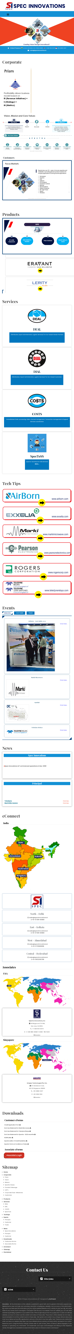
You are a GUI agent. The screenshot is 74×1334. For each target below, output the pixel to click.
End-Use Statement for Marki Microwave (17, 1128)
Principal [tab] (7, 613)
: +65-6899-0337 (37, 1091)
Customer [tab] (19, 613)
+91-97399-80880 (38, 920)
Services (7, 1202)
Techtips (7, 1215)
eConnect (7, 1247)
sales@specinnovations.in (38, 50)
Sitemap (7, 1249)
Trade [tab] (30, 613)
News (5, 1229)
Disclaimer (7, 1252)
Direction (37, 1035)
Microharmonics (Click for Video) (17, 789)
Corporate (7, 1175)
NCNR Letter (8, 1138)
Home (6, 1172)
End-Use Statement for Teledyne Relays (16, 1131)
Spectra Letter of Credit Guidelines (15, 1141)
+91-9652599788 (38, 959)
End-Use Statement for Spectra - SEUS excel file (19, 1134)
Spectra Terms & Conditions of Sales (15, 1144)
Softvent (53, 1299)
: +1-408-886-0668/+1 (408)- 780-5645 (37, 1032)
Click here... (64, 624)
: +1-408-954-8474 (37, 1029)
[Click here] (14, 1155)
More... (37, 464)
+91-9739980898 (38, 946)
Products (7, 1199)
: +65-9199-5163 (37, 1094)
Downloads (8, 1239)
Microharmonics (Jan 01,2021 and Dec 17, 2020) (22, 787)
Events (6, 1217)
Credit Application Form (11, 1125)
